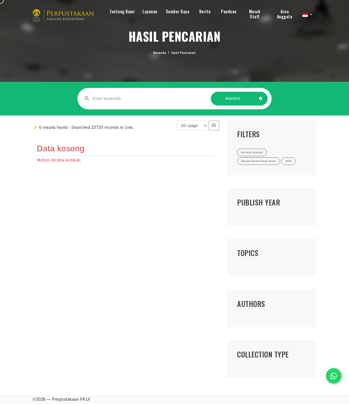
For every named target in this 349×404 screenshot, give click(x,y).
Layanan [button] (150, 11)
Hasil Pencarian (183, 53)
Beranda (159, 53)
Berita (205, 11)
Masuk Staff (255, 14)
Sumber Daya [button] (178, 11)
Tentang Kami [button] (122, 11)
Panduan (229, 11)
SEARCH (232, 98)
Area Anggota (285, 14)
